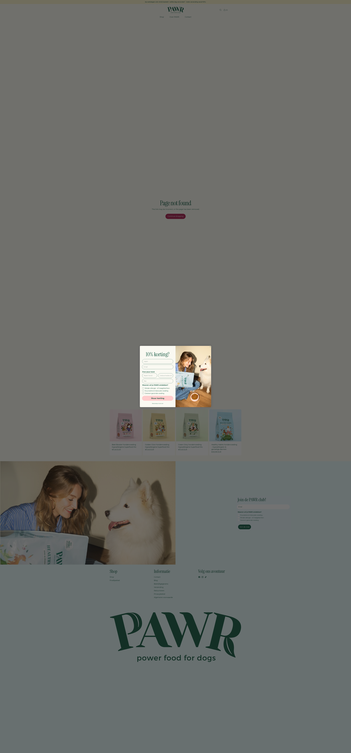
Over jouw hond (148, 372)
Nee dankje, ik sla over (157, 403)
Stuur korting (157, 398)
